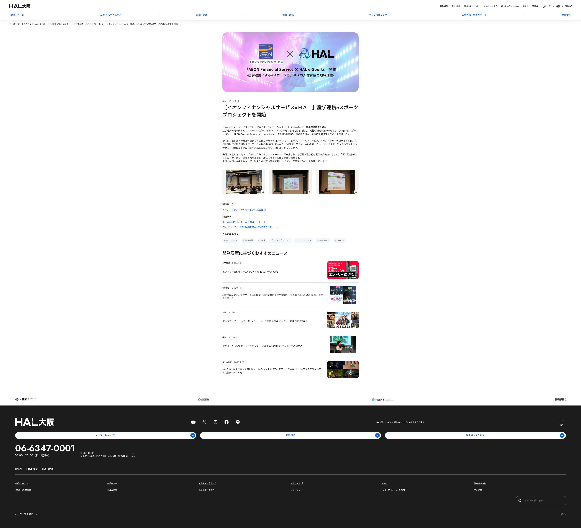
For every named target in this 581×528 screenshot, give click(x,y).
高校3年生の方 (21, 483)
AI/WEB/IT (339, 240)
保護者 (535, 6)
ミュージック (323, 240)
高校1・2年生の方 (23, 490)
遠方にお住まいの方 (510, 6)
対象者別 (566, 15)
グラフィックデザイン (280, 240)
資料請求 (290, 435)
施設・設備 (288, 15)
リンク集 (478, 490)
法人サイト (295, 483)
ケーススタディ (231, 240)
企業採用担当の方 (206, 490)
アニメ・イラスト (304, 240)
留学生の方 (112, 483)
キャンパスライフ (378, 15)
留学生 (525, 6)
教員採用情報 (480, 483)
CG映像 (261, 240)
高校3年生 (456, 6)
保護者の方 (112, 490)
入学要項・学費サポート (474, 15)
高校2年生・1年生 (472, 6)
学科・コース (17, 15)
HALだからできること (110, 15)
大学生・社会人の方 (207, 483)
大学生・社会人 (490, 6)
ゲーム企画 (248, 240)
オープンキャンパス (106, 435)
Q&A (384, 483)
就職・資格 (202, 15)
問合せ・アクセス (475, 435)
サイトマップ (296, 490)
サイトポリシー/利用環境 (393, 490)
